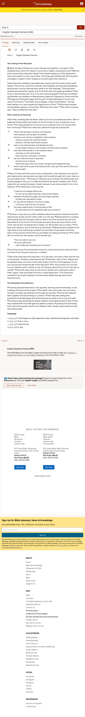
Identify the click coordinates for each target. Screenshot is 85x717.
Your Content (43, 42)
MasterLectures (32, 665)
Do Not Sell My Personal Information (42, 617)
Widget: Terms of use (35, 626)
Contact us (30, 607)
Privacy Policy (63, 545)
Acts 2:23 (13, 324)
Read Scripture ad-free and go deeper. (42, 9)
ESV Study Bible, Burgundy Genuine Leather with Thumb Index (26, 450)
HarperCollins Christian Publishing (40, 646)
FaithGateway (31, 637)
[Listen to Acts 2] (34, 50)
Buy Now (19, 467)
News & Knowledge (34, 565)
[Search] (80, 27)
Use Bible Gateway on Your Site (39, 601)
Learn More (31, 385)
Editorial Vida (31, 652)
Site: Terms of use (33, 623)
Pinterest (30, 682)
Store (28, 574)
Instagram (30, 679)
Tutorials (29, 598)
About (28, 562)
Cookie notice (31, 620)
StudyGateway (32, 640)
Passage (5, 42)
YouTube (29, 692)
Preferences (31, 706)
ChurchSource (32, 643)
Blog (28, 577)
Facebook (30, 676)
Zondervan (30, 662)
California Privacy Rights (37, 613)
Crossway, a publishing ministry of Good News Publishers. (41, 354)
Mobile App (30, 571)
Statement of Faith (33, 568)
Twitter (29, 689)
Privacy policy (32, 610)
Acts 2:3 (13, 318)
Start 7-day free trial (14, 385)
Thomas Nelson (32, 656)
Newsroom (30, 580)
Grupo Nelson (32, 650)
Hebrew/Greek (29, 42)
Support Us (30, 583)
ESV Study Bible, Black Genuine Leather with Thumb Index (56, 449)
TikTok (28, 686)
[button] (81, 3)
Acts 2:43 (13, 327)
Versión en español (34, 703)
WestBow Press (32, 659)
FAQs (28, 595)
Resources (16, 42)
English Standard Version (18, 348)
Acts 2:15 (13, 321)
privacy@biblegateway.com (12, 547)
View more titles (42, 476)
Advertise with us (33, 604)
